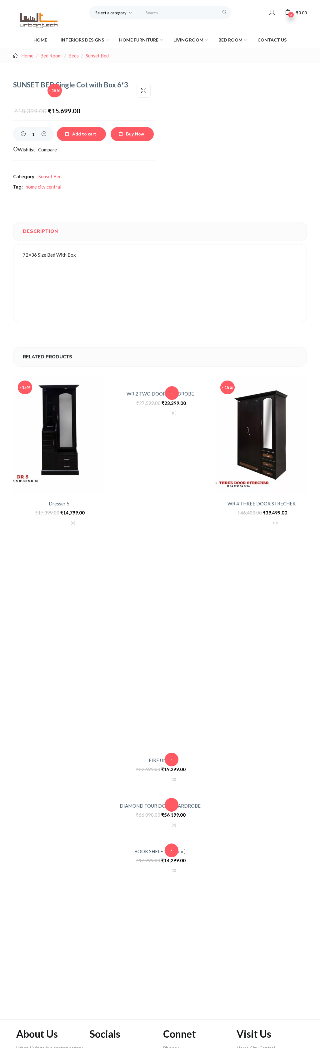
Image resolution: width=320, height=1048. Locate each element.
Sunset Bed (97, 55)
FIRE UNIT (160, 760)
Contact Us (272, 39)
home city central (43, 186)
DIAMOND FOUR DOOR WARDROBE (160, 806)
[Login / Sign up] (272, 12)
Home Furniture (139, 39)
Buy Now (135, 134)
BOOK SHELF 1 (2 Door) (160, 851)
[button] (114, 12)
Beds (73, 55)
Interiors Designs (83, 39)
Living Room (188, 39)
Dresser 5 (59, 503)
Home (40, 39)
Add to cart (84, 134)
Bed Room (230, 39)
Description (40, 231)
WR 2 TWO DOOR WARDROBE (160, 393)
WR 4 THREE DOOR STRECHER (262, 503)
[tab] (40, 231)
